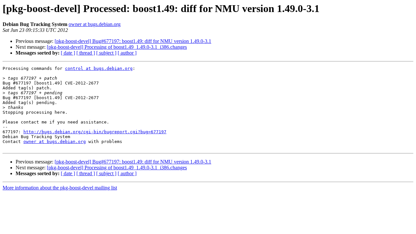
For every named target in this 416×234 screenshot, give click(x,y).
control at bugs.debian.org (99, 68)
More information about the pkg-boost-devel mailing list (60, 187)
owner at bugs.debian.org (95, 24)
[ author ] (127, 53)
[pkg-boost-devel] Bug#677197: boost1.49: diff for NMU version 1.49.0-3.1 (133, 41)
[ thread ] (85, 53)
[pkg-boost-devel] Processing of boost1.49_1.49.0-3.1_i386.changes (117, 47)
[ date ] (68, 53)
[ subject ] (106, 53)
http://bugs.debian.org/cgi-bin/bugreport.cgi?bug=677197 (94, 131)
